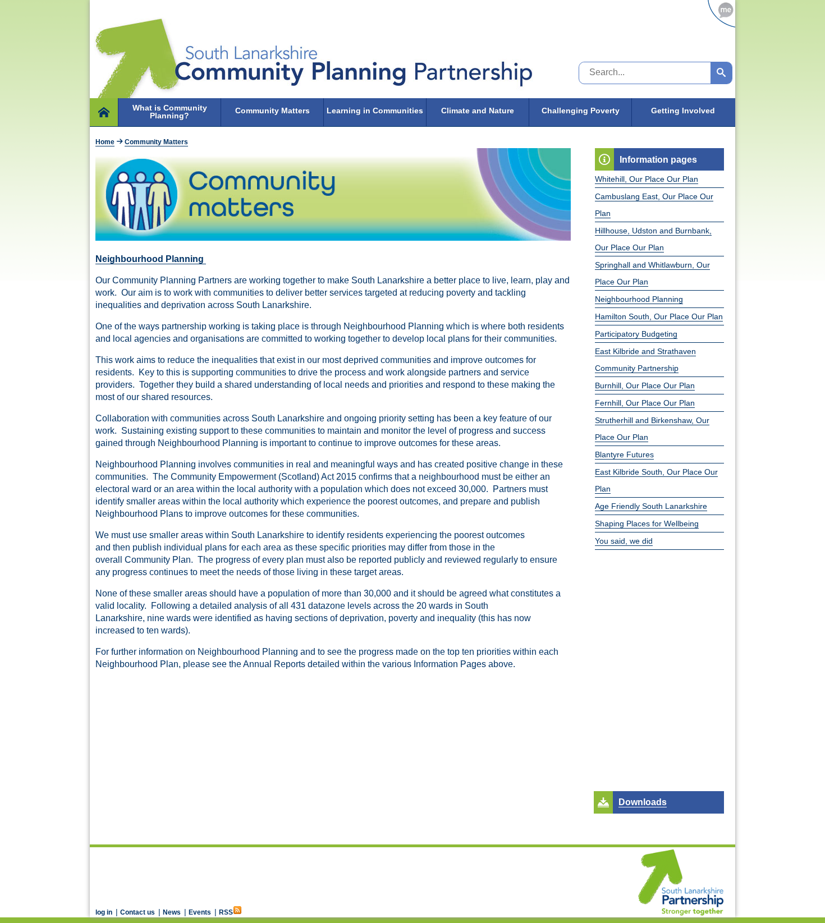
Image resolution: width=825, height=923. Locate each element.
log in (103, 912)
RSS (226, 912)
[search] (721, 73)
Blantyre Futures (624, 454)
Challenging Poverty (581, 110)
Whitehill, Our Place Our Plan (646, 179)
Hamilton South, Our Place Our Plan (659, 316)
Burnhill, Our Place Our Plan (645, 385)
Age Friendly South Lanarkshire (651, 506)
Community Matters (272, 110)
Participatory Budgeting (636, 333)
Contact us (137, 912)
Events (200, 912)
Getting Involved (683, 110)
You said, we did (624, 540)
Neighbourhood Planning (639, 299)
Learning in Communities (375, 110)
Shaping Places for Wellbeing (647, 523)
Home (104, 142)
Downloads (642, 802)
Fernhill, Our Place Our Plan (645, 402)
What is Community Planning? (169, 112)
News (172, 912)
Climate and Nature (477, 110)
